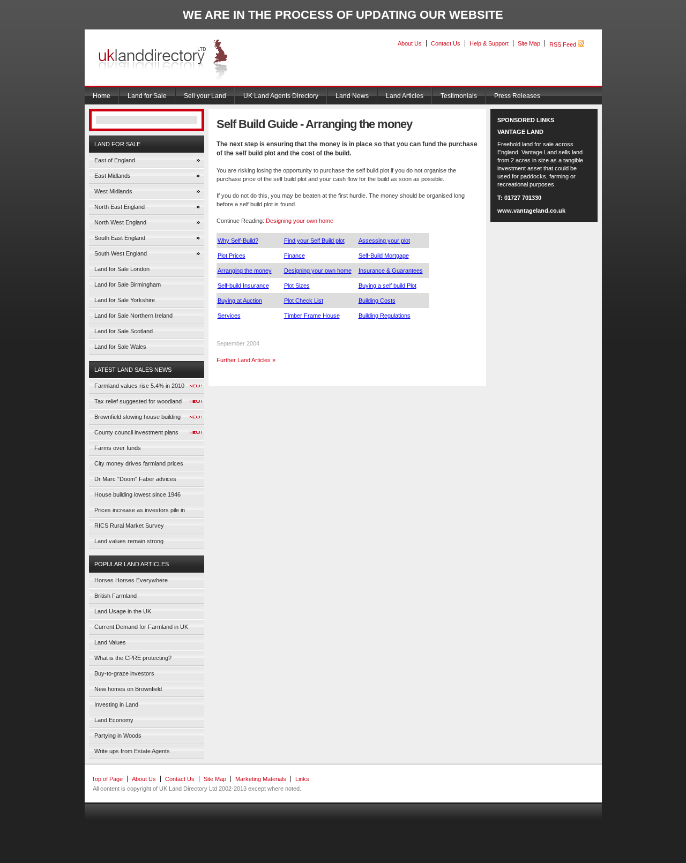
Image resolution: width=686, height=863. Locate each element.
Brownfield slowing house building (137, 417)
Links (302, 779)
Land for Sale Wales (120, 346)
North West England (120, 222)
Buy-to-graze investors (124, 673)
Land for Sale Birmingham (127, 284)
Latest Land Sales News (133, 369)
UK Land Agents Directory (280, 96)
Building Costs (377, 300)
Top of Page (107, 779)
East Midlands (112, 175)
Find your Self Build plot (314, 240)
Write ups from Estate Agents (132, 751)
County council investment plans (136, 432)
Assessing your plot (384, 240)
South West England (120, 253)
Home (101, 96)
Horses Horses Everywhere (131, 580)
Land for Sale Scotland (123, 331)
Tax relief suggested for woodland (138, 401)
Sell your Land (205, 96)
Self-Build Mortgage (384, 255)
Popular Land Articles (131, 564)
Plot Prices (231, 255)
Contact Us (445, 43)
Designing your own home (299, 220)
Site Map (529, 43)
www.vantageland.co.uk (531, 210)
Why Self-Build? (238, 240)
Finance (294, 255)
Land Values (110, 642)
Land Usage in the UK (122, 611)
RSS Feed (563, 44)
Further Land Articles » (246, 360)
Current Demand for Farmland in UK (141, 627)
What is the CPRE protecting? (133, 658)
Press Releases (517, 96)
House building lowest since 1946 (137, 494)
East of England (114, 160)
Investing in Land (116, 704)
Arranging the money (245, 270)
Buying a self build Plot (387, 285)
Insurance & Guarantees (391, 270)
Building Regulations (385, 315)
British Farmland (115, 595)
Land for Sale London (122, 269)
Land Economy (113, 720)
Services (229, 315)
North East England (119, 207)
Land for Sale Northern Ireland (133, 315)
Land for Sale (147, 96)
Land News (352, 96)
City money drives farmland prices (138, 463)
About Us (410, 43)
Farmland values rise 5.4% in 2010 (139, 385)
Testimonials (459, 96)
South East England (119, 238)
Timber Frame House (312, 315)
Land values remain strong (128, 541)
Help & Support (489, 43)
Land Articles (404, 96)
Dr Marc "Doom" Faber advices (135, 479)
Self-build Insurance (243, 285)
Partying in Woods (117, 735)
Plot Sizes (297, 285)
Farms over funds (117, 448)
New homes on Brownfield (128, 689)
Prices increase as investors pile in (139, 510)
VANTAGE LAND (520, 132)
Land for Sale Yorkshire (124, 300)
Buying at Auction (240, 300)
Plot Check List (303, 300)
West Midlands (113, 191)
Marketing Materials (260, 779)
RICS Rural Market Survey (129, 525)
